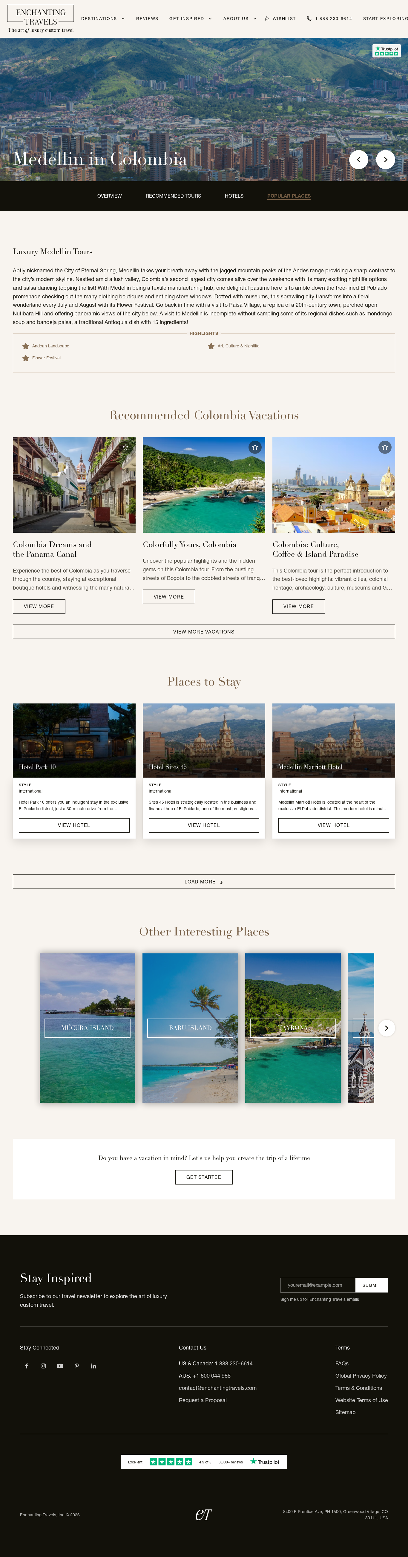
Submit (372, 1285)
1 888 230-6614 (234, 1363)
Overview (109, 196)
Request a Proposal (203, 1400)
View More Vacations (203, 632)
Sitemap (345, 1412)
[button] (125, 447)
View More (39, 606)
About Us (236, 18)
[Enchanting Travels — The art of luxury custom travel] (40, 19)
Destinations (99, 18)
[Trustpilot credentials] (386, 51)
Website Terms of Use (361, 1400)
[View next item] (386, 1028)
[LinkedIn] (93, 1366)
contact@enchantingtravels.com (218, 1387)
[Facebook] (26, 1366)
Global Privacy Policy (361, 1375)
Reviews (147, 18)
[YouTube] (60, 1366)
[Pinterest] (76, 1366)
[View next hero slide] (385, 159)
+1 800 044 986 (212, 1375)
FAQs (342, 1363)
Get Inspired (186, 18)
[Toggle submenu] (123, 18)
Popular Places (289, 196)
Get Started (204, 1177)
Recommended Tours (173, 196)
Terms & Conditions (358, 1387)
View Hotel (74, 825)
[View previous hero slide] (358, 159)
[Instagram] (43, 1366)
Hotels (234, 196)
